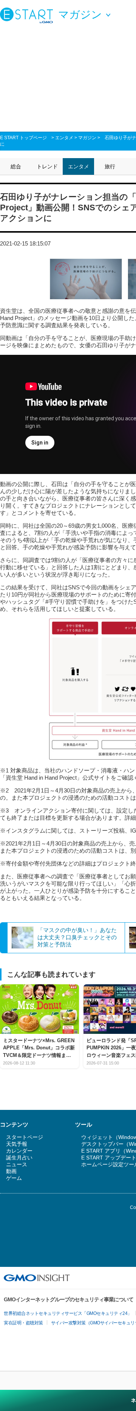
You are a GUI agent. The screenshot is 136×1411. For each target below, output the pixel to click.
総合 (16, 166)
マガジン (87, 137)
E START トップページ (23, 137)
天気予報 (16, 1144)
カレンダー (19, 1151)
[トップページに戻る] (28, 15)
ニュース (16, 1164)
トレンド (47, 166)
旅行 (110, 166)
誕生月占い (19, 1158)
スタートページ (24, 1137)
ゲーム (14, 1178)
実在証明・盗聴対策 (23, 1323)
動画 (11, 1171)
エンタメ (64, 137)
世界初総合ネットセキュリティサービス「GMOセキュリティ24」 (68, 1313)
